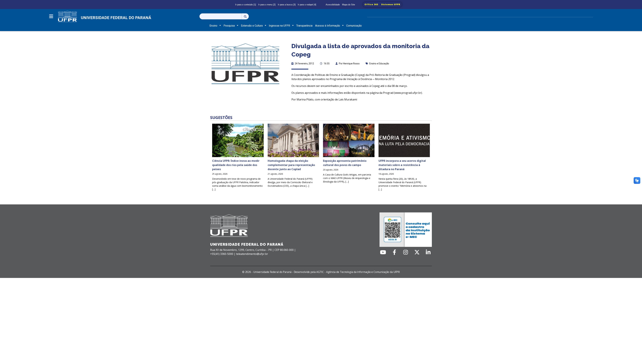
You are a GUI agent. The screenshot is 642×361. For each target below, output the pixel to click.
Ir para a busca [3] (287, 4)
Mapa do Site (348, 4)
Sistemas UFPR (390, 4)
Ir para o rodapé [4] (307, 4)
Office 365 (371, 4)
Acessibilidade (333, 4)
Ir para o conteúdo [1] (245, 4)
